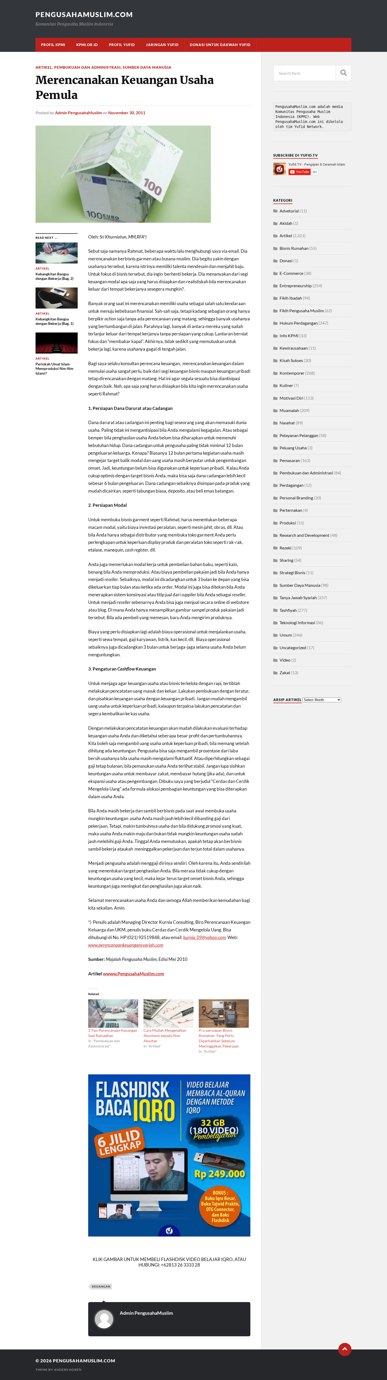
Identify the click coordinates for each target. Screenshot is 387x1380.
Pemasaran (290, 460)
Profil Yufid (122, 45)
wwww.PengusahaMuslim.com (133, 973)
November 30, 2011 (126, 112)
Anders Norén (68, 1370)
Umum (286, 634)
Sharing (286, 560)
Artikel (44, 67)
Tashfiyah (288, 610)
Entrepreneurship (296, 285)
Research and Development (304, 535)
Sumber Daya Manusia (147, 67)
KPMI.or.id (87, 45)
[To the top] (344, 1349)
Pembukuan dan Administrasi (87, 67)
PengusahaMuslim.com (84, 14)
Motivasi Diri (291, 397)
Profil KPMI (53, 45)
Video (285, 659)
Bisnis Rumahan (294, 248)
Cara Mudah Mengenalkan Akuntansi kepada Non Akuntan (164, 1035)
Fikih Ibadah (291, 297)
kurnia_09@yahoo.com (204, 937)
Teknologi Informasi (297, 622)
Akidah (286, 223)
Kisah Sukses (291, 360)
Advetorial (289, 210)
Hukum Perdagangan (299, 322)
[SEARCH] (343, 73)
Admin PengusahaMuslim (78, 112)
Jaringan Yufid (162, 45)
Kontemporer (292, 372)
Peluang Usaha (293, 447)
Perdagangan (292, 485)
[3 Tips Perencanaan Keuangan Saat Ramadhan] (113, 1013)
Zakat (285, 672)
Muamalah (289, 410)
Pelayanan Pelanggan (299, 435)
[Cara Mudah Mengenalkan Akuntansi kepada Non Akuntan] (168, 1013)
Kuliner (286, 385)
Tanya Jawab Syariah (298, 597)
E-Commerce (291, 273)
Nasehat (287, 422)
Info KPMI (289, 335)
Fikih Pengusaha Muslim (302, 310)
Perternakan (291, 510)
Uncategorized (293, 647)
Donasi (286, 260)
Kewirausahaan (294, 347)
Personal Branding (296, 497)
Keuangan (101, 1286)
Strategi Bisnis (292, 572)
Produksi (288, 522)
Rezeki (285, 547)
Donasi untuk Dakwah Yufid (220, 45)
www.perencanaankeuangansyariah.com (125, 945)
